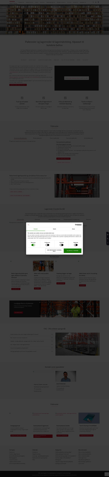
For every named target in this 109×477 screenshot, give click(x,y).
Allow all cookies (72, 250)
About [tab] (73, 228)
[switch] (45, 245)
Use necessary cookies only (54, 251)
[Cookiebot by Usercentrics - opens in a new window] (75, 225)
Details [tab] (54, 228)
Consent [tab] (35, 228)
